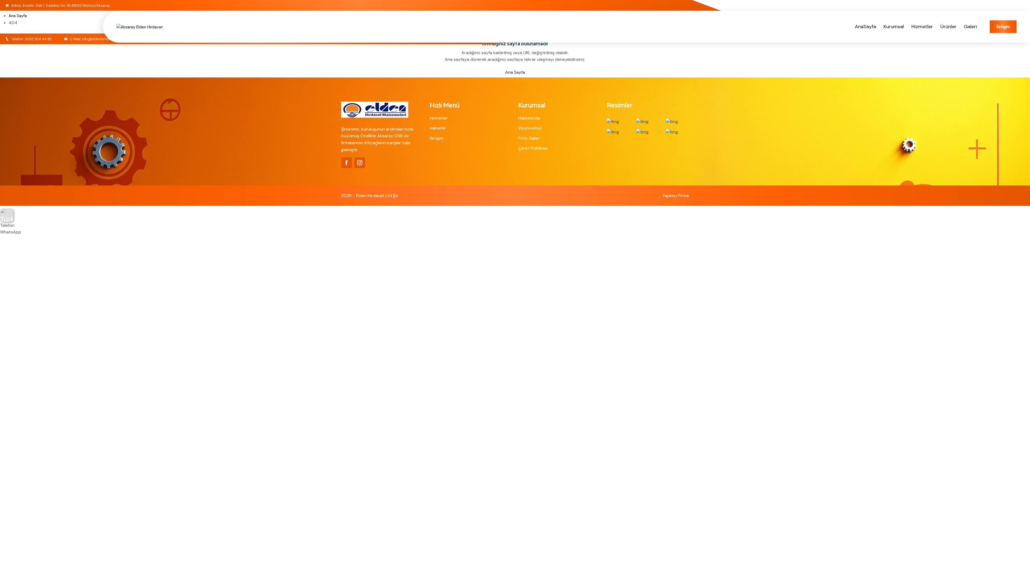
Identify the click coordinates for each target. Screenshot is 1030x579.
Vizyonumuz (530, 128)
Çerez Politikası (533, 148)
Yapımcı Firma (676, 195)
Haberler (438, 128)
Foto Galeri (529, 138)
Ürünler (948, 26)
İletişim (1003, 26)
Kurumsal (894, 26)
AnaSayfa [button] (865, 26)
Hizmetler (922, 26)
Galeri (970, 26)
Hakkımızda (529, 118)
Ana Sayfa (515, 72)
